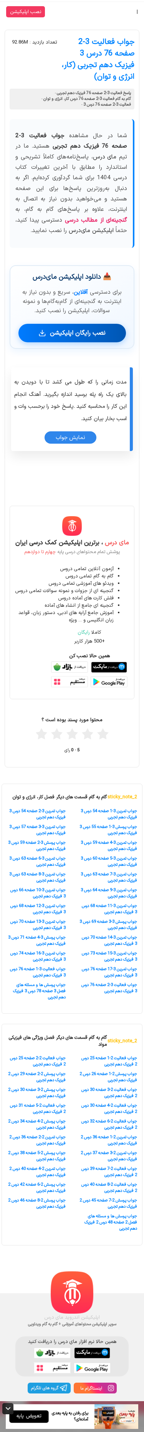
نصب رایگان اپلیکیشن (78, 333)
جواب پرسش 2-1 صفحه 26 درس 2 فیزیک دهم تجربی (108, 1077)
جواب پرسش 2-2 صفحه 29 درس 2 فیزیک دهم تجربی (37, 1077)
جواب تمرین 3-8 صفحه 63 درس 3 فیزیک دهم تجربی (37, 877)
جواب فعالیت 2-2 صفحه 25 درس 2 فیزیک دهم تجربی (38, 1061)
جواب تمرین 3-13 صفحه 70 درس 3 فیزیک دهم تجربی (38, 925)
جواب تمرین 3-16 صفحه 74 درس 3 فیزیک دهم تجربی (38, 956)
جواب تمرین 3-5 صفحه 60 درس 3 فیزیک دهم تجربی (109, 861)
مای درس (104, 157)
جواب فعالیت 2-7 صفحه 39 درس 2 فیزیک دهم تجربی (109, 1172)
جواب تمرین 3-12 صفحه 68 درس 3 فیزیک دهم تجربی (38, 909)
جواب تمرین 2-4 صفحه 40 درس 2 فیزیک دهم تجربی (37, 1172)
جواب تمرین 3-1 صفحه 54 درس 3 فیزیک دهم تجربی (109, 814)
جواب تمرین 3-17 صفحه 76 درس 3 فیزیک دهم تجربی (109, 972)
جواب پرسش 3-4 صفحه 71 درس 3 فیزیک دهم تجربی (37, 940)
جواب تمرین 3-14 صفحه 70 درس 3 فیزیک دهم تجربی (109, 940)
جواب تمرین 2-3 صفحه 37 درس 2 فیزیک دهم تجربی (109, 1156)
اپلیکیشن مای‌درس (91, 230)
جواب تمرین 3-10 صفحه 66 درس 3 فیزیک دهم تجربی (38, 893)
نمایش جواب (70, 438)
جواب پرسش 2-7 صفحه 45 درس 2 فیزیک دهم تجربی (108, 1203)
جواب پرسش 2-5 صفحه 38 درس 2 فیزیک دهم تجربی (37, 1156)
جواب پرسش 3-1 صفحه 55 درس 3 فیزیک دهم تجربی (108, 830)
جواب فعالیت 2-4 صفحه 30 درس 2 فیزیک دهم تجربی (109, 1108)
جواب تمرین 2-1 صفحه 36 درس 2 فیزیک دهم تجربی (109, 1140)
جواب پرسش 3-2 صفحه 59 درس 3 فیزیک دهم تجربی (37, 846)
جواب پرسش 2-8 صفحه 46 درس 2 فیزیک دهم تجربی (37, 1203)
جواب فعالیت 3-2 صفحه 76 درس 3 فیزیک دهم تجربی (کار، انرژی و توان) (98, 59)
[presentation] (33, 497)
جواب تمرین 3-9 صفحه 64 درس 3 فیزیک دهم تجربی (109, 893)
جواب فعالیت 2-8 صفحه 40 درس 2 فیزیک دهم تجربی (109, 1187)
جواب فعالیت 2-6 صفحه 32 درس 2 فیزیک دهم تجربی (109, 1124)
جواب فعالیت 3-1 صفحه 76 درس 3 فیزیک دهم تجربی (38, 972)
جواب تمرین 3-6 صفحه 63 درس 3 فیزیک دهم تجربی (37, 861)
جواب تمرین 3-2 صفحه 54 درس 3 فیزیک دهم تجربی (37, 814)
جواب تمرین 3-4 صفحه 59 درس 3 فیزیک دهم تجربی (109, 846)
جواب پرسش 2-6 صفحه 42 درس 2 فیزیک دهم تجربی (37, 1187)
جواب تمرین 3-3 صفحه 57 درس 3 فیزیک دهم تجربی (37, 830)
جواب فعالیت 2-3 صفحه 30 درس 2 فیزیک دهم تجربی (109, 1093)
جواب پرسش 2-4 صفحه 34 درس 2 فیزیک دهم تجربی (37, 1124)
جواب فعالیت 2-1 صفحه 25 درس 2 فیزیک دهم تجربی (109, 1061)
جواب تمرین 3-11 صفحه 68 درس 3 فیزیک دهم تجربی (109, 909)
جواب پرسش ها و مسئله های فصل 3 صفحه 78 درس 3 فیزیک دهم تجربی (39, 991)
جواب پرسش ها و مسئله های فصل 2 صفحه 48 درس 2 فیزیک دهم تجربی (110, 1222)
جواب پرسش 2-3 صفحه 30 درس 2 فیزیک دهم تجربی (37, 1093)
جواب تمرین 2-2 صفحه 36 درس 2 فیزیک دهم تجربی (37, 1140)
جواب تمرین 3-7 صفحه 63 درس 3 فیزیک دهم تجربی (109, 877)
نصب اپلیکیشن (25, 11)
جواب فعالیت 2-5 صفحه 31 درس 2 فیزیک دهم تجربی (38, 1108)
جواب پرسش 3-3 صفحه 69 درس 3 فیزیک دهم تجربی (108, 925)
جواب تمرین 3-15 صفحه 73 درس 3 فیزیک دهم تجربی (109, 956)
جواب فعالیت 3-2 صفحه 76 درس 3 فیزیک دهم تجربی (109, 988)
